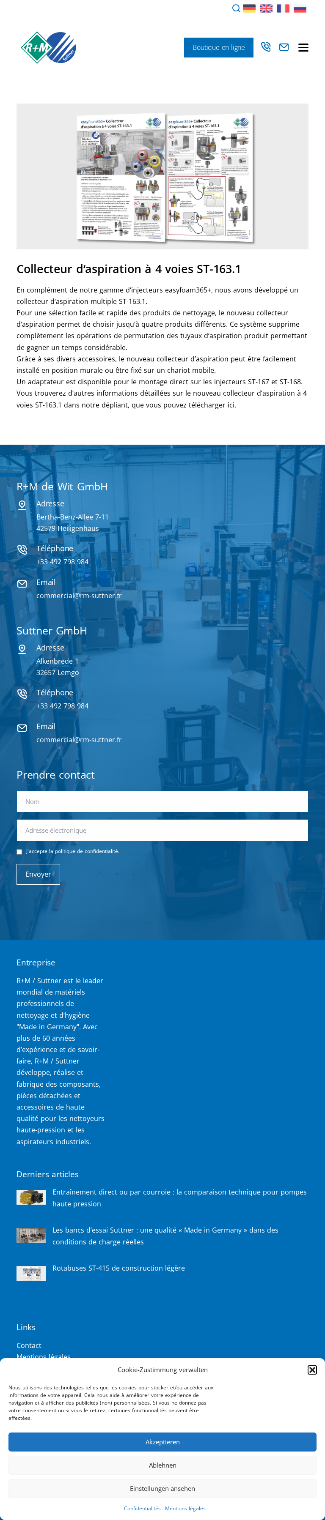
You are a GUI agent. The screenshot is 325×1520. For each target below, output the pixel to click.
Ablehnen (162, 1465)
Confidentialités (142, 1508)
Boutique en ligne (219, 47)
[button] (312, 1370)
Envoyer (38, 874)
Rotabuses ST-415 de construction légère (118, 1268)
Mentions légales (185, 1508)
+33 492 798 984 (62, 561)
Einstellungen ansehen (162, 1488)
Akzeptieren (163, 1442)
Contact (29, 1345)
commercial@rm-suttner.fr (79, 595)
